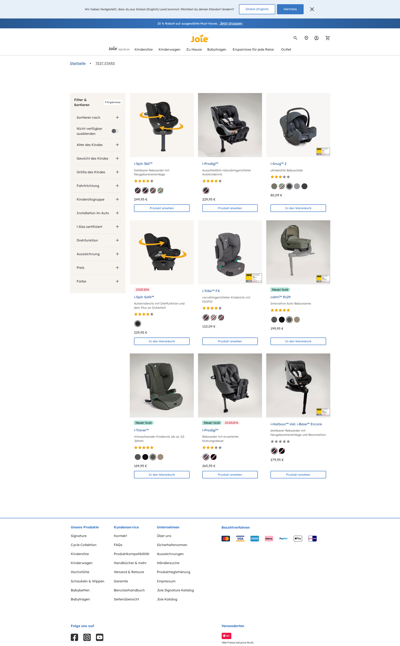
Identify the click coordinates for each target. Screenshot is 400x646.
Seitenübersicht (126, 599)
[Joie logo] (200, 38)
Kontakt (120, 536)
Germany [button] (290, 9)
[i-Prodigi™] (230, 125)
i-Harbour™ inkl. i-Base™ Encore (296, 424)
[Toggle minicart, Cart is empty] (326, 38)
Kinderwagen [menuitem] (82, 563)
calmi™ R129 (280, 297)
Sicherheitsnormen (172, 545)
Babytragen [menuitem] (80, 599)
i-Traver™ (141, 430)
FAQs (118, 545)
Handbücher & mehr (130, 563)
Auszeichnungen (170, 554)
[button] (312, 9)
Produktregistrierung (173, 572)
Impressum (166, 581)
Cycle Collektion (84, 545)
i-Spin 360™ (143, 164)
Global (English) (257, 9)
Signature (79, 536)
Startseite (77, 63)
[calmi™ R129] (298, 252)
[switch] (115, 131)
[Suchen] (295, 38)
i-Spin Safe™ (144, 297)
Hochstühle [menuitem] (80, 572)
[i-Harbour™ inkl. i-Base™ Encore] (298, 385)
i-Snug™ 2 (278, 164)
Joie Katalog (167, 599)
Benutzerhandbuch (129, 590)
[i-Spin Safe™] (162, 252)
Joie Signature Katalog (175, 590)
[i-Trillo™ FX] (230, 252)
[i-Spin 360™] (162, 125)
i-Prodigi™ (210, 164)
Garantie (121, 581)
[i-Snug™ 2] (298, 125)
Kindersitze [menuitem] (80, 554)
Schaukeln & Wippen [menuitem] (87, 581)
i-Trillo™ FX (211, 291)
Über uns (164, 536)
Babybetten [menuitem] (80, 590)
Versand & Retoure (129, 572)
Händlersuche (168, 563)
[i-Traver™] (162, 385)
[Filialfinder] (306, 38)
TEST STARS (105, 63)
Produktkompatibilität (131, 554)
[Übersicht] (316, 38)
